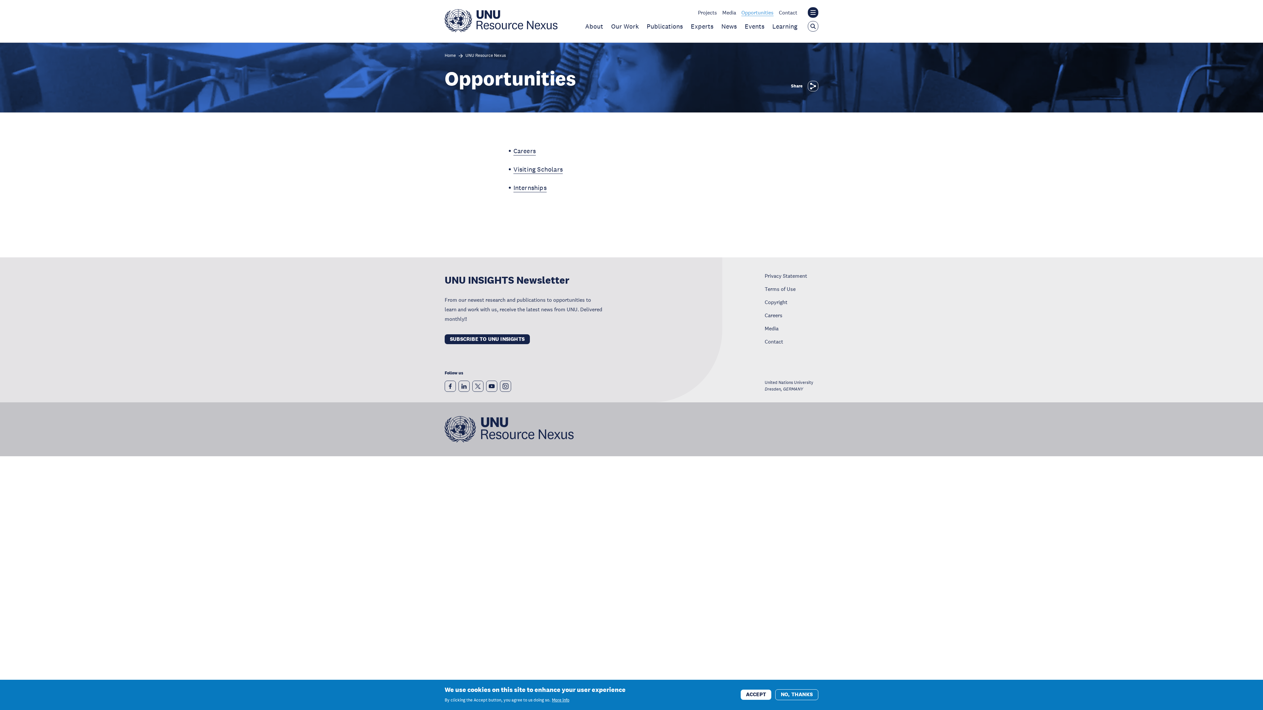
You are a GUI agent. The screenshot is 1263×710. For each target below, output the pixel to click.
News (729, 26)
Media (729, 12)
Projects (707, 12)
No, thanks (797, 694)
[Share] (813, 86)
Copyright (776, 302)
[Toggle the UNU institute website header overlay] (813, 12)
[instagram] (505, 386)
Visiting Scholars (538, 169)
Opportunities (757, 12)
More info (560, 700)
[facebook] (450, 386)
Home (450, 55)
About (594, 26)
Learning (784, 26)
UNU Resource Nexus (485, 55)
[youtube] (491, 386)
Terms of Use (780, 289)
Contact (788, 12)
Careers (524, 151)
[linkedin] (464, 386)
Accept (756, 694)
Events (754, 26)
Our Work (625, 26)
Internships (530, 188)
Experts (702, 26)
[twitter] (477, 386)
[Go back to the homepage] (501, 30)
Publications (665, 26)
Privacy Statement (786, 275)
